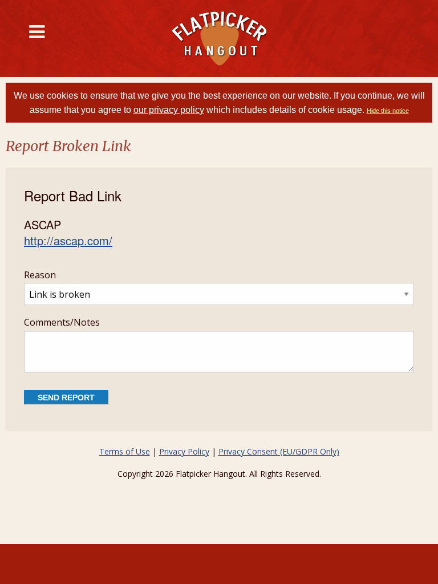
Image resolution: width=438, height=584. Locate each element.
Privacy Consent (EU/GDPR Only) (278, 451)
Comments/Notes (62, 322)
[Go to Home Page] (219, 38)
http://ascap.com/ (68, 240)
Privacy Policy (184, 451)
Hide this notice (388, 110)
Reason (40, 275)
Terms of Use (124, 451)
